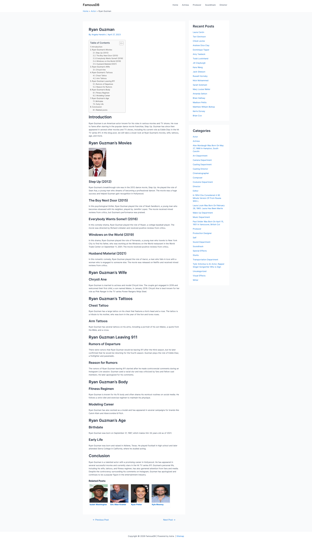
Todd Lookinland (200, 58)
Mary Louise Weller (201, 89)
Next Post (169, 520)
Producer (197, 5)
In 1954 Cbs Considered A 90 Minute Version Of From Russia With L (207, 198)
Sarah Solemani (200, 85)
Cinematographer (201, 173)
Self (194, 237)
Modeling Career (103, 95)
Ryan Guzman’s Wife (101, 67)
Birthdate (99, 101)
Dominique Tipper (201, 50)
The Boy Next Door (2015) (107, 55)
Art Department (200, 155)
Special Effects (200, 251)
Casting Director (200, 169)
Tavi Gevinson (199, 36)
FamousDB (91, 5)
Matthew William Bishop (204, 107)
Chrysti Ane (101, 70)
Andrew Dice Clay (201, 45)
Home (175, 5)
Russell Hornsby (200, 76)
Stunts (196, 255)
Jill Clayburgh (199, 63)
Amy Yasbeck (199, 54)
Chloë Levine (199, 41)
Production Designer (202, 233)
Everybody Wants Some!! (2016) (109, 58)
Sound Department (201, 242)
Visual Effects (199, 275)
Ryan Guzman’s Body (101, 90)
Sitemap (180, 536)
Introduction (97, 47)
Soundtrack (210, 5)
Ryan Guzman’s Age (100, 98)
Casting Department (202, 164)
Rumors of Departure (104, 84)
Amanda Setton (200, 93)
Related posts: (102, 110)
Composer (197, 177)
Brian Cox (197, 115)
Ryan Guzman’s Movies (102, 50)
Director (223, 5)
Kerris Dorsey (199, 111)
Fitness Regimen (102, 93)
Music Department (201, 217)
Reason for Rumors (104, 87)
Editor (195, 191)
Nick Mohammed (200, 80)
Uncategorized (199, 271)
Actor (195, 136)
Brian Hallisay (199, 98)
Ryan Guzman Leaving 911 (103, 81)
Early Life (99, 104)
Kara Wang (198, 67)
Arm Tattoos (101, 78)
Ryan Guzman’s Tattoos (102, 72)
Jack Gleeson (199, 71)
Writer (195, 280)
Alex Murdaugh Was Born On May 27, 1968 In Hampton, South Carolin (208, 148)
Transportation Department (205, 259)
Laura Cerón (198, 32)
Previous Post (101, 520)
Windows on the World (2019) (108, 61)
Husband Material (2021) (106, 64)
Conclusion (97, 107)
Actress (185, 5)
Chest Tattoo (101, 75)
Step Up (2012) (102, 53)
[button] (120, 43)
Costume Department (203, 182)
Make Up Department (203, 212)
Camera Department (202, 160)
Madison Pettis (199, 102)
